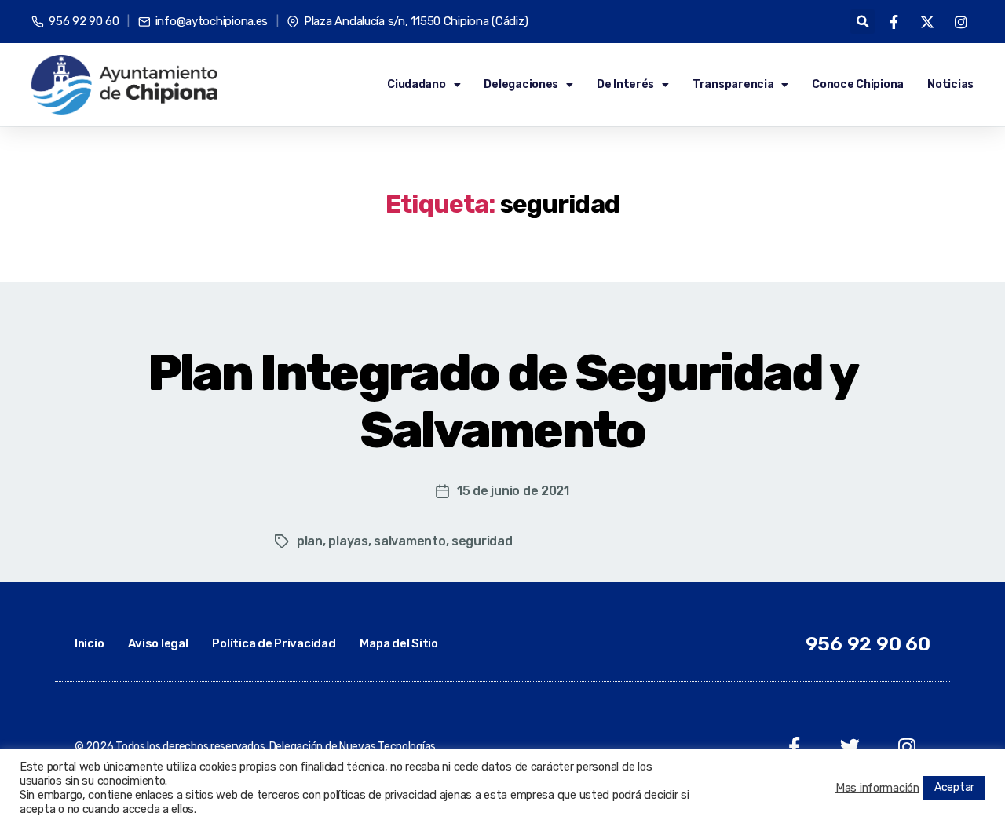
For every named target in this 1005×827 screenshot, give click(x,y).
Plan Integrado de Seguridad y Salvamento (503, 401)
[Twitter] (850, 746)
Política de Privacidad (273, 643)
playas (347, 541)
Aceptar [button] (954, 787)
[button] (862, 21)
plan (310, 541)
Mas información (877, 788)
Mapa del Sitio (398, 643)
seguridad (482, 541)
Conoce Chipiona (858, 84)
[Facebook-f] (794, 746)
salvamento (409, 541)
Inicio (89, 643)
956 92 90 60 (868, 643)
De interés (625, 84)
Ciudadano (416, 84)
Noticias (950, 84)
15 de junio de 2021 (513, 490)
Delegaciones (521, 84)
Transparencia (733, 84)
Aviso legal (158, 643)
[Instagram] (906, 746)
